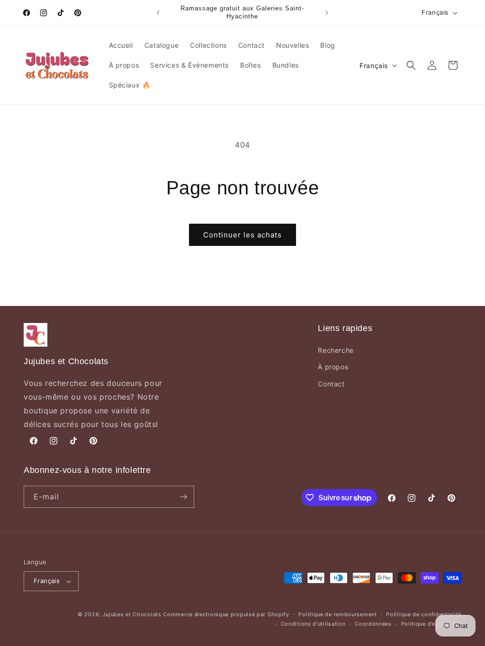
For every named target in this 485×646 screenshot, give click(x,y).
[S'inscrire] (183, 497)
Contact (331, 384)
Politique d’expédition (431, 623)
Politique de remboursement (337, 614)
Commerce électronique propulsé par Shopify (226, 614)
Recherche (335, 350)
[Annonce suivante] (326, 13)
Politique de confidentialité (423, 614)
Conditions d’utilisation (313, 623)
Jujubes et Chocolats (132, 614)
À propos (333, 367)
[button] (411, 65)
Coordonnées (373, 623)
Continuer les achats (242, 234)
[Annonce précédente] (158, 13)
